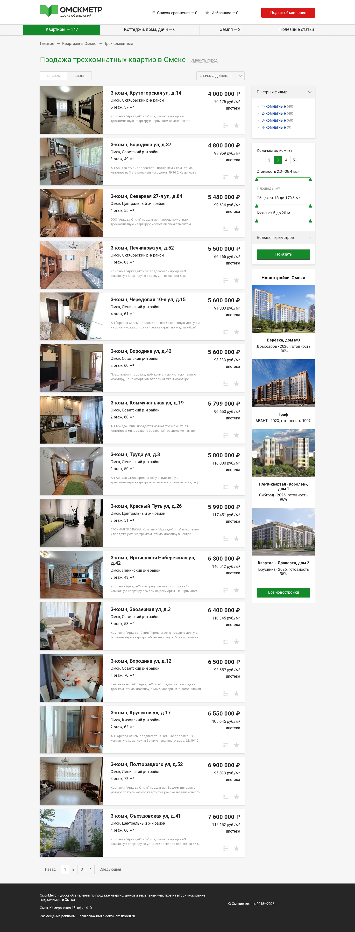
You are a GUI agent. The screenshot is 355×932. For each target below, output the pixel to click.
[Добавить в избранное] (236, 125)
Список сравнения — (177, 13)
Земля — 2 (230, 29)
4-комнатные (276, 127)
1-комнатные (277, 106)
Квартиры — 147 (62, 29)
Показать (283, 254)
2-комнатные (277, 113)
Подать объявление (288, 12)
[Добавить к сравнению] (225, 125)
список (53, 75)
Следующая (110, 869)
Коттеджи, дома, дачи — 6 (150, 29)
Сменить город (204, 60)
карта (79, 75)
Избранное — (225, 13)
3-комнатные (277, 120)
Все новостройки (283, 592)
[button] (220, 75)
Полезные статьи (296, 29)
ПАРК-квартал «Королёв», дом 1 (283, 486)
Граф (283, 414)
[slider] (257, 179)
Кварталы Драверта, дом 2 (283, 563)
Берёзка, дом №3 (283, 340)
